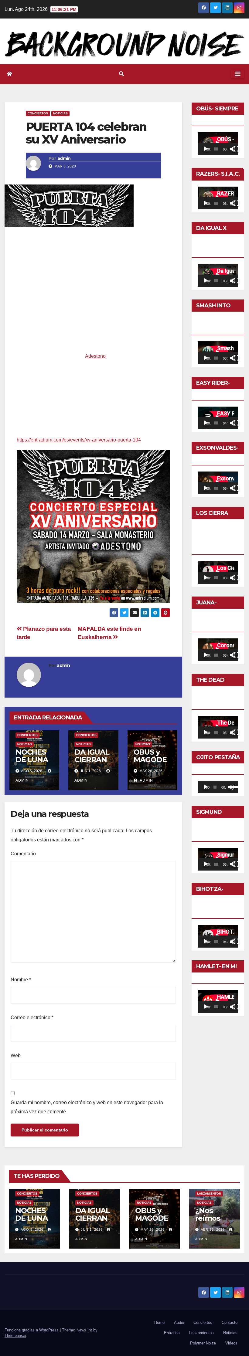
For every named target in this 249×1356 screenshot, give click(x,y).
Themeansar (15, 1335)
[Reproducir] (206, 149)
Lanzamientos (209, 1193)
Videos (231, 1343)
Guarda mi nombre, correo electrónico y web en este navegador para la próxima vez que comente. (87, 1107)
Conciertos (38, 113)
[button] (121, 73)
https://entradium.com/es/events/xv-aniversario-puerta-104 (79, 439)
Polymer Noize (203, 1343)
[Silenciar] (233, 149)
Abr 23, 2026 (213, 1229)
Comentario (23, 853)
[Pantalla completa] (236, 149)
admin (64, 158)
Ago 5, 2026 (32, 1229)
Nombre (21, 979)
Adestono (95, 356)
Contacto (229, 1322)
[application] (218, 143)
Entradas (172, 1333)
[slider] (232, 786)
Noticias (60, 113)
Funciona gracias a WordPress (32, 1330)
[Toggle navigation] (237, 74)
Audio (179, 1322)
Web (16, 1055)
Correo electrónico (32, 1017)
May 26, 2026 (153, 1229)
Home (159, 1322)
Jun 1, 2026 (92, 1229)
